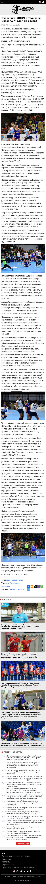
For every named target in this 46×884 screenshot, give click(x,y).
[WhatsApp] (41, 586)
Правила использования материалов (18, 867)
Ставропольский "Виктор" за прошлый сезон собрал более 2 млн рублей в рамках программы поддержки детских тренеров (24, 784)
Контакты (6, 862)
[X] (35, 586)
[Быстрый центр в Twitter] (28, 871)
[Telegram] (28, 589)
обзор (14, 580)
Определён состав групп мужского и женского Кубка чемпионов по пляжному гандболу (24, 817)
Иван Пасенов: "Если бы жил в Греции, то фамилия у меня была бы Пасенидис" (24, 808)
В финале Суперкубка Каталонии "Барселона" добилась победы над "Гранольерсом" (25, 827)
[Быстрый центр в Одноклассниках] (30, 871)
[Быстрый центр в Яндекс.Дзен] (17, 871)
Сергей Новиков (16, 589)
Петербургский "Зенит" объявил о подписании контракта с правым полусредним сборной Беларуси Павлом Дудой (24, 803)
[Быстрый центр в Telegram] (21, 871)
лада (8, 580)
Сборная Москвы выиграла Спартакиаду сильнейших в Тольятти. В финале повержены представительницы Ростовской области (25, 822)
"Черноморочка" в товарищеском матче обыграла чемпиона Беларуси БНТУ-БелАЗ (23, 832)
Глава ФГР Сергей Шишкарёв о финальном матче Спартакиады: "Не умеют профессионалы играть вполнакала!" (23, 772)
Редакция (6, 859)
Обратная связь (9, 865)
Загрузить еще (23, 844)
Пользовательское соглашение (16, 856)
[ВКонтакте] (28, 586)
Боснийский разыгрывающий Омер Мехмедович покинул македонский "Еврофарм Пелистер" (22, 812)
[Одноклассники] (32, 586)
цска (21, 580)
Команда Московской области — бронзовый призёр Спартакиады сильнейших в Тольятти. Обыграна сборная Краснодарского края (24, 837)
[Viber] (38, 586)
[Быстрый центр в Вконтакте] (24, 871)
